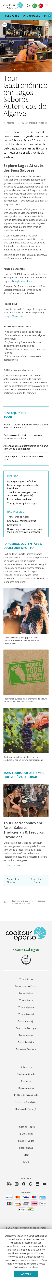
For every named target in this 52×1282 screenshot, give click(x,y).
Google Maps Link (22, 281)
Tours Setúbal (26, 1014)
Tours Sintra (26, 1000)
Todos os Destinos (26, 1049)
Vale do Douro (31, 15)
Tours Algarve (26, 1007)
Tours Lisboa (26, 993)
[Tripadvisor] (9, 1184)
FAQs (26, 1161)
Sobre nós (26, 1067)
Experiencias (26, 1147)
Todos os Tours (26, 1126)
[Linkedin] (37, 1184)
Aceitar (26, 1274)
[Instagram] (16, 1184)
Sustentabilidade (26, 1074)
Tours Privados (26, 1140)
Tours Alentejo (26, 1021)
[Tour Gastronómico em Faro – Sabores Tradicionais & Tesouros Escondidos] (26, 800)
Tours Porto (11, 15)
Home (6, 902)
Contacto (26, 1081)
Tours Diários (26, 1133)
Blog (26, 1154)
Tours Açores (26, 1035)
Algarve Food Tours (37, 880)
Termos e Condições (26, 1102)
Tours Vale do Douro (26, 986)
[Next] (49, 15)
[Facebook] (23, 1184)
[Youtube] (44, 1184)
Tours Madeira (26, 1042)
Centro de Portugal (26, 1028)
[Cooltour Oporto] (13, 5)
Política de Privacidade (26, 1095)
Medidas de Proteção (26, 1109)
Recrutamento (26, 1088)
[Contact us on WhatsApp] (34, 5)
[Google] (30, 1184)
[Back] (4, 24)
